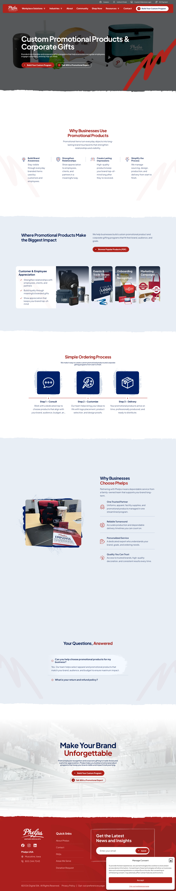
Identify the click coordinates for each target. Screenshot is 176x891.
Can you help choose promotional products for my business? (83, 660)
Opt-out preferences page (139, 886)
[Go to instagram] (29, 845)
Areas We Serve (63, 861)
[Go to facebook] (22, 845)
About (70, 8)
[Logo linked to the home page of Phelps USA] (12, 8)
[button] (170, 860)
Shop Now (97, 8)
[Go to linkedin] (35, 845)
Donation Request (65, 867)
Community (82, 8)
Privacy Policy (68, 885)
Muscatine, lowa (33, 856)
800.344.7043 (32, 861)
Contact (127, 8)
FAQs (58, 854)
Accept (140, 880)
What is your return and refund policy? (76, 679)
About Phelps (62, 840)
